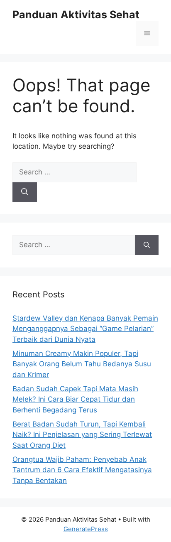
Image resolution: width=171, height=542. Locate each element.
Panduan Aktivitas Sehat (75, 14)
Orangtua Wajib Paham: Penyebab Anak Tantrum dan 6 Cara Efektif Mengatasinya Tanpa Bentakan (82, 470)
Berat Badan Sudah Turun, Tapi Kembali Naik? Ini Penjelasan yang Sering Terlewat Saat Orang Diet (82, 434)
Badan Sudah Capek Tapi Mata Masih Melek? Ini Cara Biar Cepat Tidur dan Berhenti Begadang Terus (75, 399)
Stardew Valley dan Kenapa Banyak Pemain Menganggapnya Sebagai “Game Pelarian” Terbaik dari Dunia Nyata (85, 328)
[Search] (24, 192)
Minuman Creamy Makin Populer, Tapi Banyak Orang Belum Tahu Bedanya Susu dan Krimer (81, 364)
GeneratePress (86, 529)
